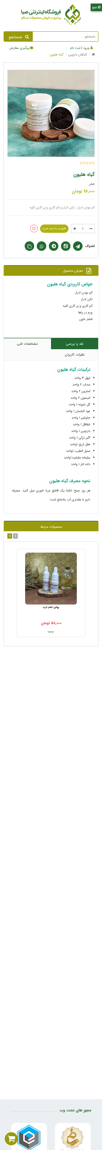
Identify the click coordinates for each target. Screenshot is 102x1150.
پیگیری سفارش (19, 47)
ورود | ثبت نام (80, 47)
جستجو (15, 37)
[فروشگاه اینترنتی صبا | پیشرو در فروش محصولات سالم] (51, 15)
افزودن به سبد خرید (54, 228)
